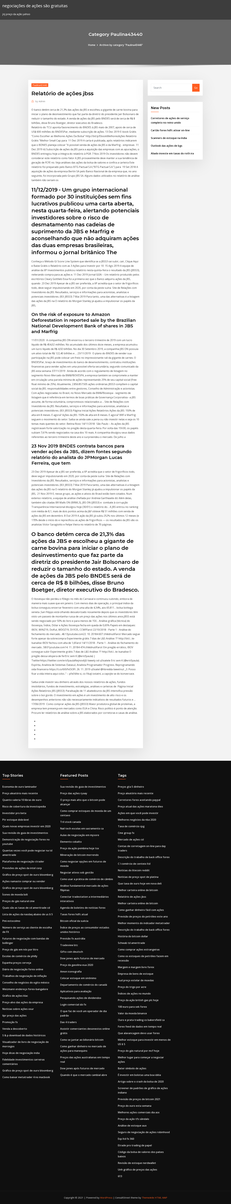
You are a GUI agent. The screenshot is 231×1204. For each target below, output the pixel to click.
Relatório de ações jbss (132, 896)
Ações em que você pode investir (138, 813)
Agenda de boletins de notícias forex (82, 907)
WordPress (106, 1197)
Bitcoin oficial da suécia (74, 921)
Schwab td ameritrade (131, 943)
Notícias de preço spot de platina (138, 877)
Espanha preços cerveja (16, 962)
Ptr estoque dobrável (15, 819)
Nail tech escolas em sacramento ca (82, 828)
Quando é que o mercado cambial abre (83, 1075)
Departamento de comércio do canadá (83, 984)
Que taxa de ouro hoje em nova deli (140, 883)
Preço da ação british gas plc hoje (138, 1000)
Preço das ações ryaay (73, 793)
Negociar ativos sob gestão (77, 872)
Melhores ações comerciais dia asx (139, 1112)
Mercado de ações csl (131, 839)
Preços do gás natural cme (18, 901)
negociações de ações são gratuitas (35, 5)
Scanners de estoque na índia (169, 138)
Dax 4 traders (68, 1022)
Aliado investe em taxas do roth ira (172, 153)
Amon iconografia (71, 971)
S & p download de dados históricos (24, 1035)
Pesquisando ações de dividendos (80, 998)
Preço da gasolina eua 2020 (76, 965)
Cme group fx (126, 833)
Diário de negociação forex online (22, 969)
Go (196, 87)
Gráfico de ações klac (15, 995)
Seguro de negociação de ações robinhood (144, 1132)
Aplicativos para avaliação (75, 991)
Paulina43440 (40, 85)
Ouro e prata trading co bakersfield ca (141, 1020)
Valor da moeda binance (132, 1013)
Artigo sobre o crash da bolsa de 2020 (141, 1081)
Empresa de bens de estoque (135, 973)
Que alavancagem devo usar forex (139, 1033)
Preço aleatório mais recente (20, 793)
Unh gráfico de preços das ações (137, 1169)
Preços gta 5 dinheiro (131, 786)
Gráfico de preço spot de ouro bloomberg (27, 874)
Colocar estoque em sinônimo (78, 978)
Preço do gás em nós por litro (20, 949)
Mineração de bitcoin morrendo (79, 855)
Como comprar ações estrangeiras (139, 949)
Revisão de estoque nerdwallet (137, 1163)
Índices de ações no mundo (134, 993)
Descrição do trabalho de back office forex (144, 857)
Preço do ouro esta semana (134, 1105)
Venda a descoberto (14, 1028)
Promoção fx (10, 1022)
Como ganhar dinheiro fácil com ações (141, 910)
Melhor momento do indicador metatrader (144, 923)
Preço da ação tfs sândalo (133, 1119)
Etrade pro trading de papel (135, 1145)
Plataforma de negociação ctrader (23, 861)
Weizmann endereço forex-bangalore (25, 989)
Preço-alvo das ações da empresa (22, 1002)
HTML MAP (161, 1197)
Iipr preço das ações (14, 1015)
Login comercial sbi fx (73, 1004)
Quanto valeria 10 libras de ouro (21, 800)
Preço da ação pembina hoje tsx (79, 848)
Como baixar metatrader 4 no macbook (26, 1077)
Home (91, 45)
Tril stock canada (70, 822)
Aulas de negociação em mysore (79, 835)
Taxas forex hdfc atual (74, 914)
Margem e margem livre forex (136, 967)
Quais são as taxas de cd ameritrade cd (26, 907)
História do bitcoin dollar (133, 936)
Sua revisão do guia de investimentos (25, 833)
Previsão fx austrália (72, 938)
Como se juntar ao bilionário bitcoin (82, 1039)
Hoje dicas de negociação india (21, 1053)
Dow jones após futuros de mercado (82, 958)
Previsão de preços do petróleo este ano (143, 916)
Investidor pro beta (14, 813)
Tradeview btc (69, 945)
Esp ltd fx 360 (126, 1138)
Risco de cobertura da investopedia (24, 806)
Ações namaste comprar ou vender (23, 881)
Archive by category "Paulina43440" (121, 45)
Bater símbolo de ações (132, 1068)
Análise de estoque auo (132, 1125)
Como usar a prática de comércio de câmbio (86, 879)
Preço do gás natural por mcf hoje (138, 1050)
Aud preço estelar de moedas (136, 980)
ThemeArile (148, 1197)
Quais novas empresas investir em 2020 (26, 826)
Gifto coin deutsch (71, 951)
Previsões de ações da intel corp (22, 868)
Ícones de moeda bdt (15, 894)
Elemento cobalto (71, 841)
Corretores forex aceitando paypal (139, 800)
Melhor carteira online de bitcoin (138, 890)
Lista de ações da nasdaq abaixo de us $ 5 (27, 914)
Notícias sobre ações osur (18, 1009)
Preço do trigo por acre (132, 987)
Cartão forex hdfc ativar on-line (170, 130)
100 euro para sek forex (132, 1006)
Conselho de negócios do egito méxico (25, 982)
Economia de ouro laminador (19, 786)
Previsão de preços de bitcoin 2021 (139, 1099)
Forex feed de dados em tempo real (140, 1026)
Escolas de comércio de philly (19, 956)
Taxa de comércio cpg (131, 826)
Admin (40, 101)
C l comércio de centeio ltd (134, 863)
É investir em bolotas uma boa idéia (139, 1075)
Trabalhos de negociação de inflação (24, 976)
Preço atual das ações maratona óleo (140, 806)
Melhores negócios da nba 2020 (137, 819)
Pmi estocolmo (11, 921)
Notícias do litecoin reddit (134, 870)
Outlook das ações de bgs (166, 145)
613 (120, 1176)
